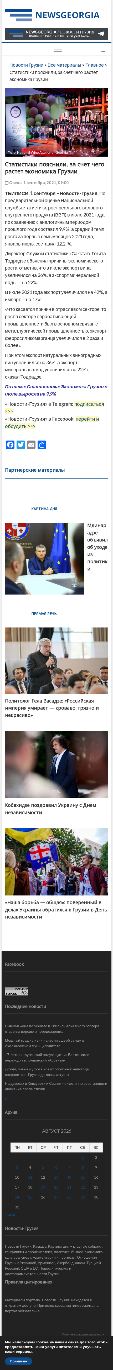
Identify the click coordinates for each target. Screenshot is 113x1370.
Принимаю (18, 1361)
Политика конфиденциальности (83, 1334)
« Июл (10, 1215)
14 (69, 1177)
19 (43, 1187)
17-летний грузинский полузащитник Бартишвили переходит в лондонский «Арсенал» (47, 1057)
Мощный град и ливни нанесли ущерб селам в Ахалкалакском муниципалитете (44, 1043)
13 (56, 1177)
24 (17, 1197)
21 (69, 1187)
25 (30, 1197)
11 (30, 1177)
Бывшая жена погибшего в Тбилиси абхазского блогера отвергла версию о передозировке (52, 1029)
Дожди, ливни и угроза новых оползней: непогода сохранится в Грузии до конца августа (47, 1072)
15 (83, 1177)
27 (56, 1197)
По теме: (16, 386)
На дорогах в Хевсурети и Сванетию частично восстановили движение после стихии (56, 1086)
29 (83, 1197)
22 (83, 1187)
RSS (8, 1099)
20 (56, 1187)
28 (69, 1197)
